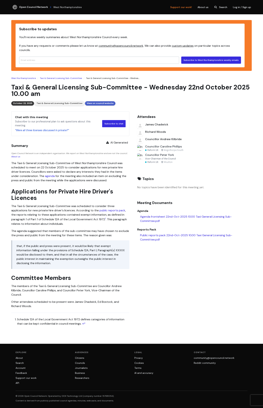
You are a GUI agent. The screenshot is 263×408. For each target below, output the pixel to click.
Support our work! (181, 7)
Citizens (79, 358)
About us (203, 7)
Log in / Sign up (242, 7)
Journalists (81, 368)
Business (80, 373)
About (19, 358)
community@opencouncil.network (121, 46)
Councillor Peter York (159, 155)
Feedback (21, 373)
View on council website (100, 103)
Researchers (82, 378)
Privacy (138, 358)
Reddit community (205, 363)
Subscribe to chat (113, 123)
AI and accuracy (143, 373)
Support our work (26, 378)
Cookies (139, 363)
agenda (50, 176)
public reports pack (112, 210)
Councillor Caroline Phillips (163, 146)
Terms (138, 368)
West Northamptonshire (23, 78)
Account (21, 368)
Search (223, 7)
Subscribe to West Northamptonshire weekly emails (211, 60)
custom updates (183, 46)
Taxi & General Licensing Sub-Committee (61, 78)
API (17, 383)
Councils (80, 363)
